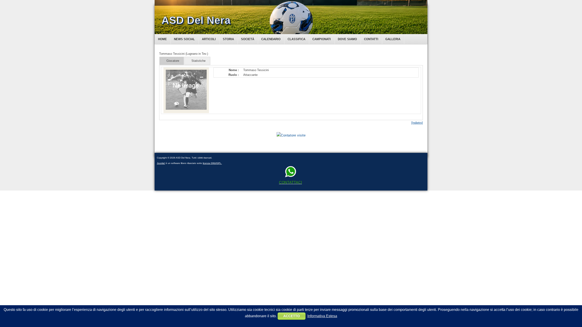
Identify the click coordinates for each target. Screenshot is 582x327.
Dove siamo (347, 39)
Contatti (371, 39)
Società (247, 39)
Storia (228, 39)
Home (162, 39)
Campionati (321, 39)
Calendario (271, 39)
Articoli (209, 39)
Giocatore (172, 60)
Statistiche (198, 60)
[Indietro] (417, 122)
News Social (184, 39)
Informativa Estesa (322, 316)
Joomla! (161, 163)
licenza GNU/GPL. (212, 163)
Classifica (296, 39)
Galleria (392, 39)
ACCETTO (291, 316)
